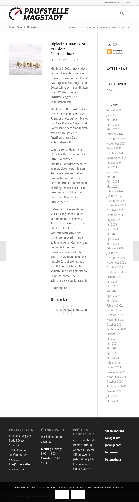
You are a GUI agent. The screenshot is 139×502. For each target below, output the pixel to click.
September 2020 (117, 386)
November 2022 (116, 263)
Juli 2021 (112, 339)
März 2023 (113, 244)
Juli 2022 (112, 282)
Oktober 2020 (115, 382)
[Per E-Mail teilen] (86, 310)
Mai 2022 (112, 291)
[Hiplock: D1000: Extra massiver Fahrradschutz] (25, 59)
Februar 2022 (115, 305)
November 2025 (116, 144)
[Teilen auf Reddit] (82, 310)
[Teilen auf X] (57, 310)
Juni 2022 (112, 286)
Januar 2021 (114, 367)
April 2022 (113, 296)
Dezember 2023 (116, 201)
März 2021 (113, 358)
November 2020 (116, 377)
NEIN (78, 494)
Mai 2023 (112, 234)
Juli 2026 (112, 115)
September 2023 (117, 215)
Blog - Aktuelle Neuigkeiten (25, 27)
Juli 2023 (112, 224)
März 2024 (113, 186)
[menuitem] (120, 14)
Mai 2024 (112, 177)
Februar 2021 (115, 363)
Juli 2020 (112, 396)
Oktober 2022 (115, 267)
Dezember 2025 (116, 139)
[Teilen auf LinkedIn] (69, 310)
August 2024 (114, 163)
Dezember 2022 (116, 258)
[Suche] (120, 14)
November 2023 (116, 205)
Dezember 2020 (116, 372)
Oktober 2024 (115, 153)
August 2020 (114, 391)
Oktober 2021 (115, 325)
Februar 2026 (115, 134)
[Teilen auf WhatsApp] (61, 310)
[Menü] (128, 14)
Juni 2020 (112, 401)
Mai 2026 (112, 120)
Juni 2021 (112, 343)
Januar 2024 (114, 196)
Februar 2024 (115, 191)
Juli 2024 (112, 167)
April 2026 (113, 125)
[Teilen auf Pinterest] (66, 310)
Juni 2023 (112, 229)
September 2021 (117, 329)
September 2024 (117, 158)
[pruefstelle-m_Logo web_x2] (39, 14)
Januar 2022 (114, 310)
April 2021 (113, 353)
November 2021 (116, 320)
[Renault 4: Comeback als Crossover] (3, 251)
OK (62, 494)
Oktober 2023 (115, 210)
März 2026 (113, 129)
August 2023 (114, 220)
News (73, 59)
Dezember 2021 (116, 315)
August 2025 (114, 148)
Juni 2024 (112, 172)
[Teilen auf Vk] (78, 310)
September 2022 (117, 272)
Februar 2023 (115, 248)
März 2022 (113, 301)
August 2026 (114, 110)
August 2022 (114, 277)
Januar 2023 (114, 253)
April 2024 (113, 182)
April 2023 (113, 239)
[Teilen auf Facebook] (53, 310)
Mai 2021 (112, 348)
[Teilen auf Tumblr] (74, 310)
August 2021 (114, 334)
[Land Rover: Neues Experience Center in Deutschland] (136, 251)
